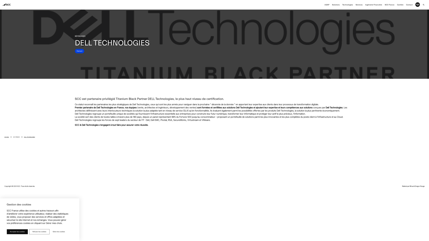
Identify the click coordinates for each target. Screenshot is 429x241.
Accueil (6, 137)
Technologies (347, 5)
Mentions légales (164, 175)
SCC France (389, 5)
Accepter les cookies (17, 232)
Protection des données (216, 175)
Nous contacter (343, 175)
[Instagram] (423, 176)
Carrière (400, 5)
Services (359, 5)
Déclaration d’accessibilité (300, 175)
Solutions (336, 5)
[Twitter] (408, 176)
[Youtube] (418, 176)
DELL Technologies (29, 137)
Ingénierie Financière (373, 5)
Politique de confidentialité (189, 175)
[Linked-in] (403, 176)
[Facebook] (412, 176)
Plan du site (323, 175)
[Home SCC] (6, 4)
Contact (409, 5)
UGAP (326, 5)
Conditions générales (273, 175)
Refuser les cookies (39, 232)
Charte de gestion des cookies (245, 175)
